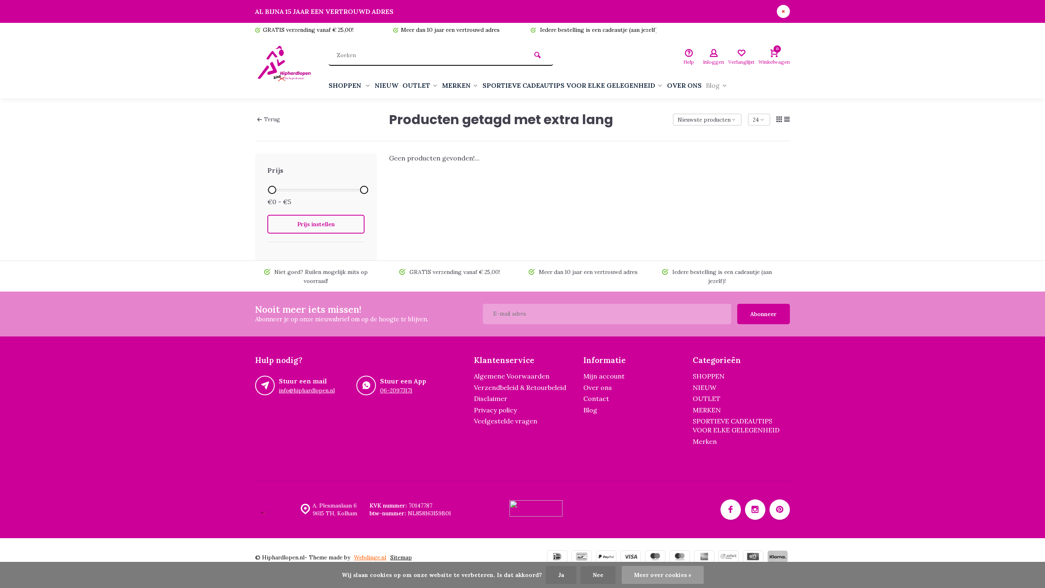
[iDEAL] (557, 557)
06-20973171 (396, 390)
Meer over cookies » (662, 575)
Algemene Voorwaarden (511, 376)
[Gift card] (753, 557)
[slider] (272, 190)
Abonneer (763, 314)
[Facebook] (730, 509)
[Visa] (630, 557)
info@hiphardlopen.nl (307, 390)
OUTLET (416, 85)
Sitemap (401, 557)
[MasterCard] (679, 557)
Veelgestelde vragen (505, 421)
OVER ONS (684, 85)
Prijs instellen (316, 224)
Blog (713, 85)
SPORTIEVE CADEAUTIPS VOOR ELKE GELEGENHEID (568, 85)
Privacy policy (495, 410)
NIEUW (386, 85)
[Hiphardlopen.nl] (285, 67)
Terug (272, 119)
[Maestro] (655, 557)
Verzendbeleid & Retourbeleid (520, 387)
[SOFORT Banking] (728, 557)
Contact (596, 398)
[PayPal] (606, 557)
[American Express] (704, 557)
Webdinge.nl (370, 557)
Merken (705, 441)
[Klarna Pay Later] (777, 557)
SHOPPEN (346, 85)
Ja (561, 575)
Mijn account (604, 376)
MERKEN (456, 85)
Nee (598, 575)
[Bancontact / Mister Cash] (581, 557)
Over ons (597, 387)
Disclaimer (490, 398)
